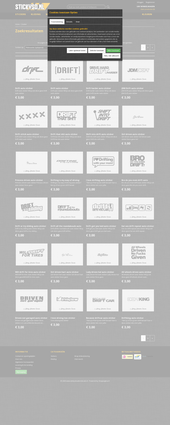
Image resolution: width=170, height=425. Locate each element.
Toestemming (57, 22)
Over (78, 22)
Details (69, 22)
